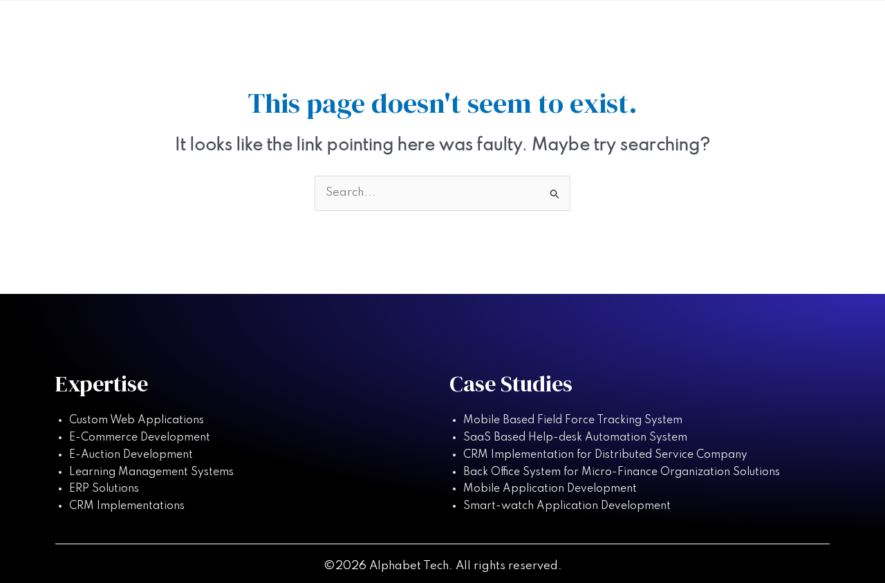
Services (616, 29)
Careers (695, 29)
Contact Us (781, 29)
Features (535, 29)
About (463, 29)
